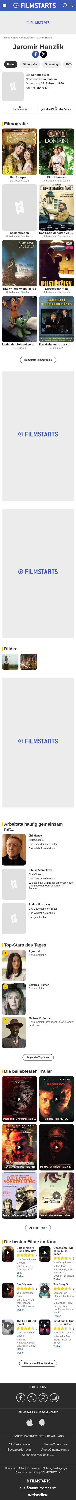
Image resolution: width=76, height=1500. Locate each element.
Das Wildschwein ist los (19, 288)
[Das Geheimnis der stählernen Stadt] (56, 319)
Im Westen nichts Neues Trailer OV (57, 1167)
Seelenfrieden (19, 232)
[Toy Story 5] (45, 1290)
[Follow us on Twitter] (32, 1397)
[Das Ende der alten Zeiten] (56, 207)
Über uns (10, 1468)
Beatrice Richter (39, 984)
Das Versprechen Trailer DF (19, 1167)
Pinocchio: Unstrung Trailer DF (20, 1118)
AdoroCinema (50, 1449)
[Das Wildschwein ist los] (19, 263)
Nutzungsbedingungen (55, 1468)
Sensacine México (34, 1454)
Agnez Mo (35, 951)
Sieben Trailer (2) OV (56, 1118)
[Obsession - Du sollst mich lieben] (45, 1254)
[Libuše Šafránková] (14, 884)
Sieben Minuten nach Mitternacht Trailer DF (57, 1215)
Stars (15, 37)
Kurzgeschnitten (56, 288)
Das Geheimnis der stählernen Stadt (56, 344)
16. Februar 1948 (52, 83)
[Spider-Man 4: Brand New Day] (8, 1254)
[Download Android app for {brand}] (44, 1422)
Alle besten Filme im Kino (38, 1363)
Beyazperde (15, 1449)
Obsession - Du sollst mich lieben (63, 1250)
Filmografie (16, 123)
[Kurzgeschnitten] (56, 263)
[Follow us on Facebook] (21, 1397)
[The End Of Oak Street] (8, 1327)
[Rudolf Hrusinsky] (14, 918)
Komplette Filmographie (38, 360)
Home (7, 37)
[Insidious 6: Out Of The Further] (45, 1327)
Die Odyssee (24, 1284)
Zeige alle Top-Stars (38, 1057)
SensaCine (51, 1444)
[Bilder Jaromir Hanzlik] (10, 662)
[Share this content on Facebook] (35, 54)
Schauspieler (27, 37)
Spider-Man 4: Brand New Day (26, 1249)
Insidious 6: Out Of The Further (64, 1323)
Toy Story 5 (61, 1284)
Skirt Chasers (56, 177)
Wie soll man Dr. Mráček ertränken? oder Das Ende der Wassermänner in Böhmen (51, 885)
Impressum (33, 1468)
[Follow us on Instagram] (44, 1397)
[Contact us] (55, 1397)
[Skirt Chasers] (56, 152)
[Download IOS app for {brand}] (32, 1422)
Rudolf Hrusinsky (39, 904)
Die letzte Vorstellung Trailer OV (20, 1215)
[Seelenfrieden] (19, 207)
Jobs (21, 1468)
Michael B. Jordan (40, 1018)
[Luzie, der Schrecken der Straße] (19, 319)
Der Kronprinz (19, 177)
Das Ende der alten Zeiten (56, 232)
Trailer (20, 1276)
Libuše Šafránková (40, 870)
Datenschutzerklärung (28, 1472)
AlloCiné (14, 1444)
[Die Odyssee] (8, 1290)
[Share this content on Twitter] (43, 54)
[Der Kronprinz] (19, 152)
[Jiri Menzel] (14, 850)
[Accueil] (34, 5)
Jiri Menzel (36, 835)
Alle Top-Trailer (38, 1227)
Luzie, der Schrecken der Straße (19, 344)
